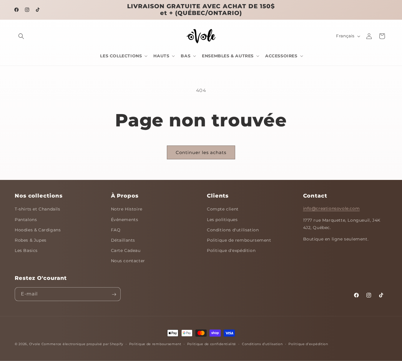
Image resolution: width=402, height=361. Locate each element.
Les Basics (26, 250)
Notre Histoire (126, 209)
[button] (21, 36)
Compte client (223, 209)
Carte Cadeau (126, 250)
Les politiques (222, 219)
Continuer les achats (201, 152)
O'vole (34, 344)
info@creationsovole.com (331, 208)
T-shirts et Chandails (37, 209)
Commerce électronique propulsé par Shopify (82, 344)
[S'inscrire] (113, 294)
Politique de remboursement (239, 240)
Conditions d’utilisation (262, 344)
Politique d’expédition (308, 344)
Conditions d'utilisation (233, 230)
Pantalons (26, 219)
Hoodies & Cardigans (38, 230)
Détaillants (123, 240)
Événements (124, 219)
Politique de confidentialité (211, 344)
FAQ (116, 230)
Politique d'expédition (231, 250)
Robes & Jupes (30, 240)
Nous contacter (128, 261)
